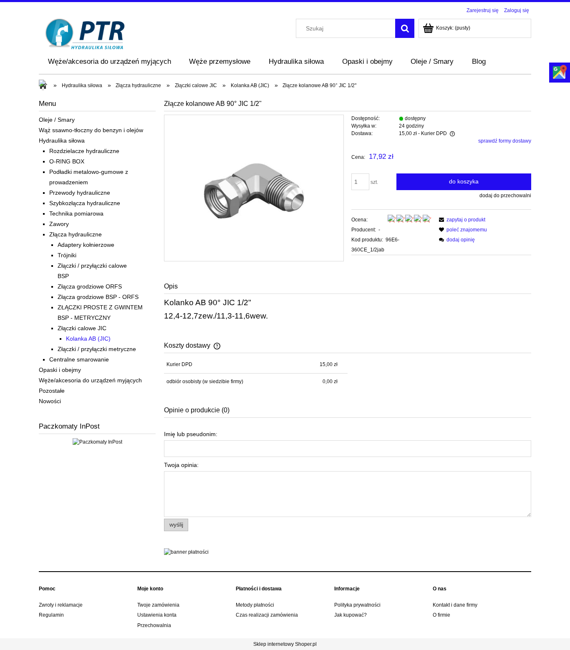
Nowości (50, 401)
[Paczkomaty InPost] (97, 441)
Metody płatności (255, 605)
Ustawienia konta (157, 615)
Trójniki (67, 255)
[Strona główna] (85, 33)
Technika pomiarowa (76, 213)
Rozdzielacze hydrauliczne (84, 151)
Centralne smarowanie (79, 359)
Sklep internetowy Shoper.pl (285, 644)
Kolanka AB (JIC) (88, 338)
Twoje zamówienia (158, 605)
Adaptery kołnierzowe (86, 244)
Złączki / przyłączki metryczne (97, 349)
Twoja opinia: (181, 465)
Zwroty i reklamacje (61, 605)
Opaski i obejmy (60, 369)
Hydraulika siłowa (62, 140)
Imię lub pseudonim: (190, 434)
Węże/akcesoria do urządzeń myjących (90, 380)
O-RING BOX (66, 161)
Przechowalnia (154, 625)
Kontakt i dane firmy (455, 605)
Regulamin (51, 615)
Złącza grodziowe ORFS (90, 286)
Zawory (59, 224)
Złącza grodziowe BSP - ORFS (98, 297)
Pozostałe (52, 390)
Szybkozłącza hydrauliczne (84, 203)
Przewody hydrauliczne (79, 192)
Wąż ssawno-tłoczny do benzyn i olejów (91, 130)
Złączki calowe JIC (82, 328)
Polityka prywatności (357, 605)
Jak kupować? (350, 615)
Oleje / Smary (57, 119)
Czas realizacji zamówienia (267, 615)
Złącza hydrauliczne (75, 234)
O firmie (441, 615)
